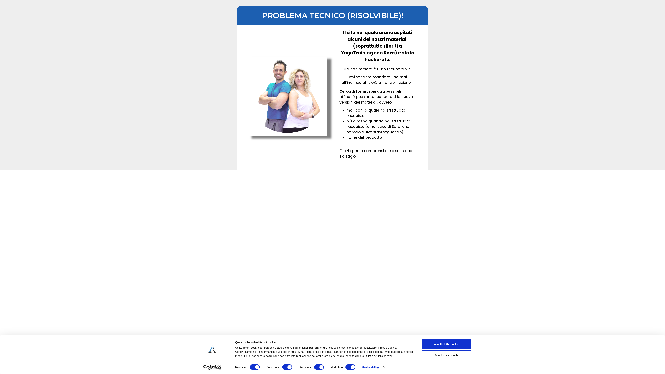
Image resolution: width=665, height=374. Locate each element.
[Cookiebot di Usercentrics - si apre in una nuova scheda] (212, 367)
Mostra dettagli (371, 367)
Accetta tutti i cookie (446, 343)
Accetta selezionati (446, 355)
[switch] (287, 367)
